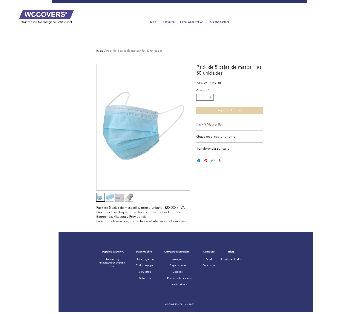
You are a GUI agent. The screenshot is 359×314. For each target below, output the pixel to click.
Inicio (100, 50)
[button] (209, 265)
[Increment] (210, 97)
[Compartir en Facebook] (199, 160)
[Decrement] (199, 97)
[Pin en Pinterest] (206, 160)
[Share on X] (220, 160)
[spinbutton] (205, 97)
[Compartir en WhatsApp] (213, 160)
